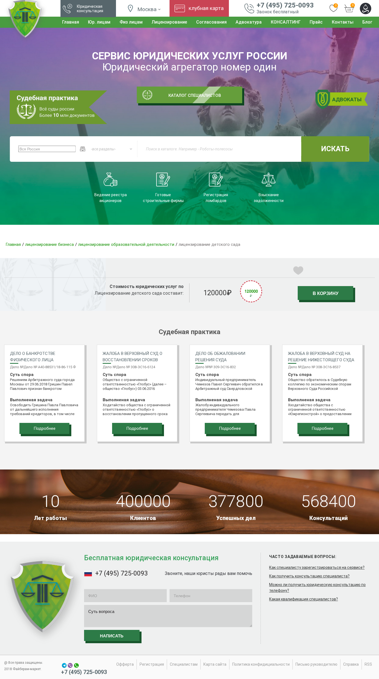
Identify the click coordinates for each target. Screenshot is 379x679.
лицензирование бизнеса (49, 244)
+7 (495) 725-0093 (285, 5)
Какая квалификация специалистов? (303, 599)
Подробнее (44, 428)
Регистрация (152, 664)
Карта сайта (214, 664)
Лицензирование (169, 22)
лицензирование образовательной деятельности (126, 244)
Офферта (125, 664)
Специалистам (184, 664)
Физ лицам (131, 22)
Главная (70, 22)
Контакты (342, 22)
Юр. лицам (99, 22)
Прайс (316, 22)
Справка (351, 664)
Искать (335, 149)
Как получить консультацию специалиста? (309, 576)
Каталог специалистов (194, 95)
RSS (368, 664)
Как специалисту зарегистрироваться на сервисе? (317, 567)
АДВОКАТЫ (347, 99)
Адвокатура (249, 22)
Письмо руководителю (316, 664)
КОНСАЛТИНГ (286, 22)
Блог (367, 22)
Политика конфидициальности (261, 664)
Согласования (211, 22)
